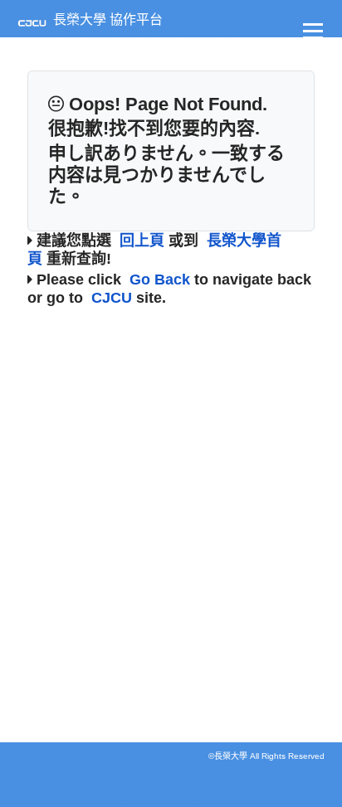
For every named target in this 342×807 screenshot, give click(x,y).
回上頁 (142, 240)
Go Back (159, 279)
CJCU (111, 297)
